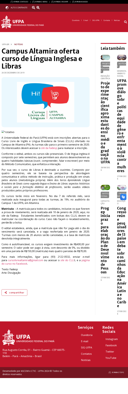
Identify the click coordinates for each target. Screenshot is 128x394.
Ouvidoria (86, 335)
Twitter (110, 351)
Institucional (105, 194)
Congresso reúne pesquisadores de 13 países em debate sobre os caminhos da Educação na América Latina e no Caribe (121, 257)
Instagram (112, 339)
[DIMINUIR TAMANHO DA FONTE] (34, 7)
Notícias (121, 64)
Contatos (86, 354)
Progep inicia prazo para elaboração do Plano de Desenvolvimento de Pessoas (105, 240)
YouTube (111, 358)
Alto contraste (19, 7)
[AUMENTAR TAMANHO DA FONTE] (39, 7)
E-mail (84, 341)
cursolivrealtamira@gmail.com (25, 260)
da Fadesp (49, 148)
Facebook (111, 345)
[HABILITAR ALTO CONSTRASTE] (8, 7)
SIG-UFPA (86, 347)
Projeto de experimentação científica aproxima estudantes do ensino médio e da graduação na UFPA (105, 122)
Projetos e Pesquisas (105, 67)
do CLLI (67, 260)
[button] (125, 22)
